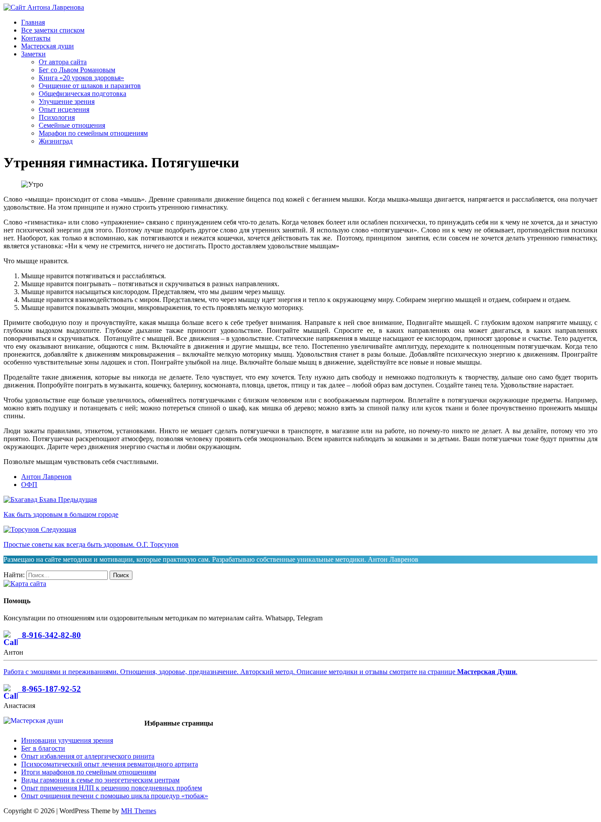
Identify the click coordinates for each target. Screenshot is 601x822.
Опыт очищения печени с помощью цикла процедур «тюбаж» (114, 796)
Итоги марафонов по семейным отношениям (88, 772)
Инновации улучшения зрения (67, 740)
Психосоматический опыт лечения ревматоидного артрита (109, 764)
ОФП (29, 484)
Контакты (36, 38)
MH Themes (138, 811)
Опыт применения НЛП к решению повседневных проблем (111, 788)
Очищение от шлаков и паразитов (90, 85)
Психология (57, 117)
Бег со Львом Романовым (77, 70)
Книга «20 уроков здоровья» (81, 77)
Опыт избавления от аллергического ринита (87, 756)
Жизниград (56, 141)
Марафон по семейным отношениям (93, 133)
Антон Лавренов (46, 476)
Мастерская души (47, 46)
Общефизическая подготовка (82, 93)
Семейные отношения (72, 125)
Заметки (33, 54)
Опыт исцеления (64, 109)
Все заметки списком (52, 30)
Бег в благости (43, 748)
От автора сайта (63, 62)
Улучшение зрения (67, 101)
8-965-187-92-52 (49, 688)
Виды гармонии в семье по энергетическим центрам (100, 780)
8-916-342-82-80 (49, 635)
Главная (33, 22)
